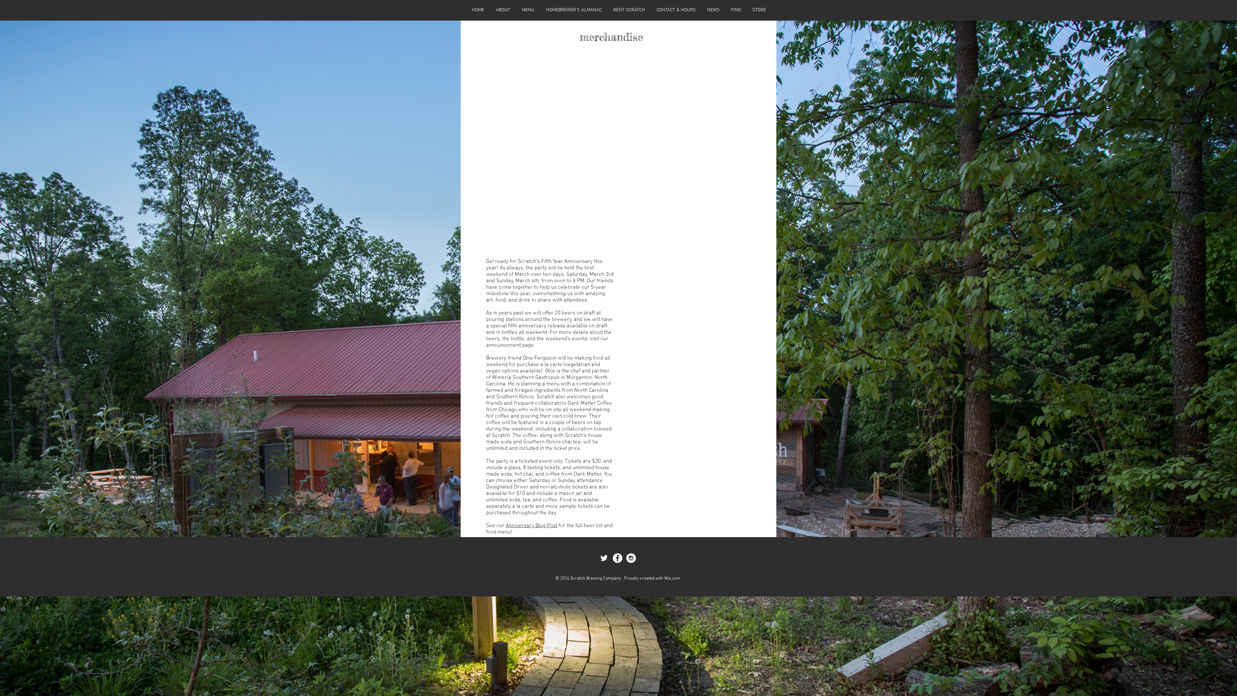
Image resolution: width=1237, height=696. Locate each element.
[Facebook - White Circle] (617, 558)
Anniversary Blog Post (531, 526)
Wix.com (672, 578)
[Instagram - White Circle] (631, 558)
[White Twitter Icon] (604, 558)
